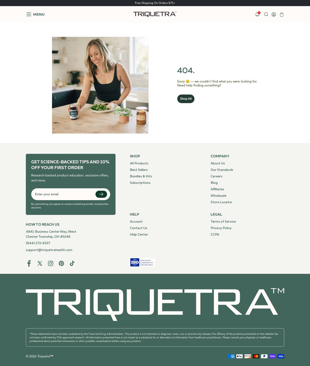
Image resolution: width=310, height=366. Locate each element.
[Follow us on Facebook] (29, 263)
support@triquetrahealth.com (49, 250)
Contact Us (138, 228)
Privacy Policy (221, 228)
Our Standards (222, 170)
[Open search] (265, 14)
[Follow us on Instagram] (50, 263)
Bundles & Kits (141, 176)
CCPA (215, 234)
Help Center (139, 234)
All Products (139, 163)
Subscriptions (140, 183)
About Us (218, 163)
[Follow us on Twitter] (40, 263)
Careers (216, 176)
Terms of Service (223, 221)
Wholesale (218, 195)
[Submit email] (101, 194)
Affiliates (217, 189)
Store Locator (221, 202)
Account (136, 221)
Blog (214, 183)
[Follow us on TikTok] (72, 263)
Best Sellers (139, 170)
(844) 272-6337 (38, 243)
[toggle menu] (35, 14)
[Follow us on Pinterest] (61, 263)
